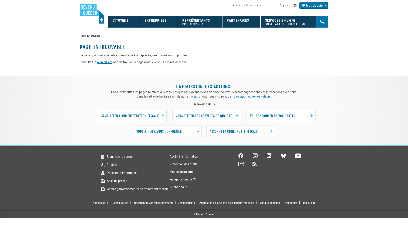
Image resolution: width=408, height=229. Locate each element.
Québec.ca (177, 188)
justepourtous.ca (181, 180)
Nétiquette (291, 202)
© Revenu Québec (204, 214)
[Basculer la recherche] (322, 22)
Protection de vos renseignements (153, 202)
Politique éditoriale (269, 202)
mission (194, 96)
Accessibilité (100, 202)
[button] (294, 5)
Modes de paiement (183, 171)
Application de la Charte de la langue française (226, 202)
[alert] (313, 5)
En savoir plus (204, 104)
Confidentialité (186, 202)
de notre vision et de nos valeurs (249, 96)
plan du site (104, 62)
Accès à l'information (184, 156)
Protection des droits (183, 164)
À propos (237, 5)
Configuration (120, 202)
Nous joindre (253, 5)
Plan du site (309, 202)
